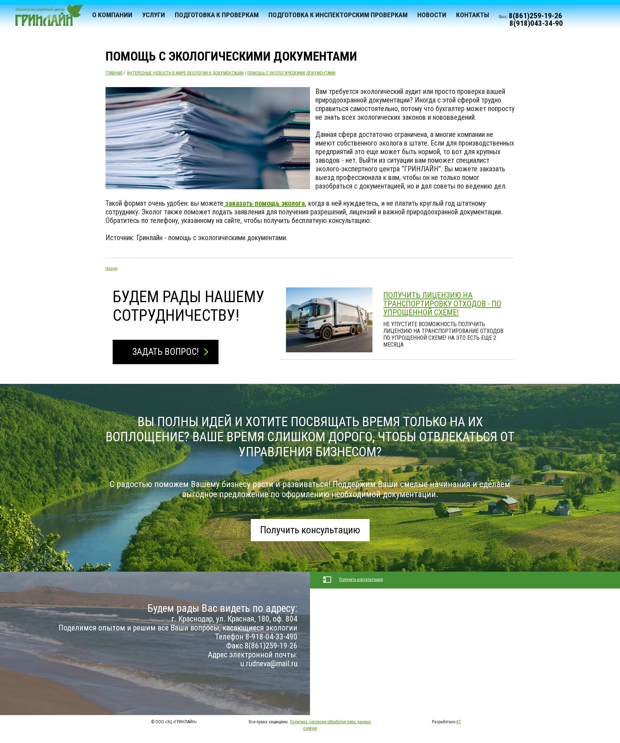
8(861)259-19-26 (535, 15)
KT (458, 721)
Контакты (472, 15)
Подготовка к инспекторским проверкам (338, 15)
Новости (431, 15)
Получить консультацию (310, 530)
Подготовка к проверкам (217, 15)
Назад (111, 268)
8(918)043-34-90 (536, 23)
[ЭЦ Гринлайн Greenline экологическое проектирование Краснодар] (46, 18)
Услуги (153, 15)
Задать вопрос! (165, 352)
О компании (112, 15)
